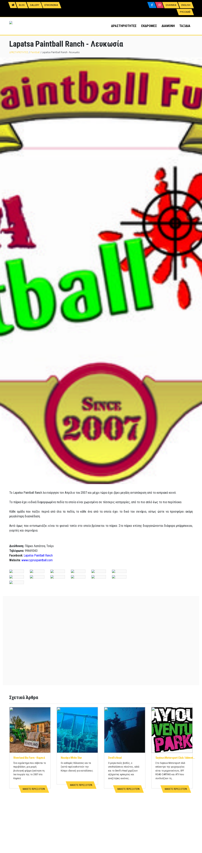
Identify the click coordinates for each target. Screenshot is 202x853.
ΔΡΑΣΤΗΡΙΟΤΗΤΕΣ (124, 26)
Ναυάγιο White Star (71, 757)
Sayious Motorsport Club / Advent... (175, 757)
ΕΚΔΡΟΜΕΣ (149, 26)
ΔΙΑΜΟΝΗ (168, 26)
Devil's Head (115, 757)
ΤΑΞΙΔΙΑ (184, 26)
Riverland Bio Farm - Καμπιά (29, 757)
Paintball (35, 52)
